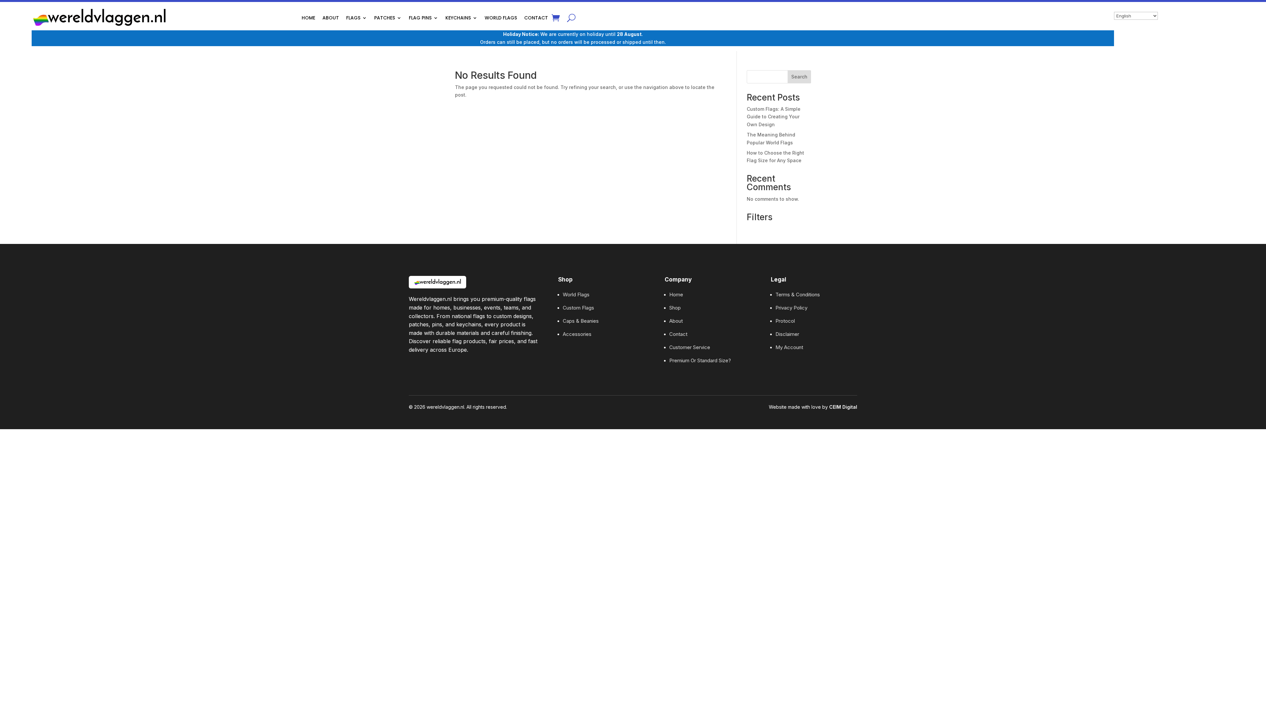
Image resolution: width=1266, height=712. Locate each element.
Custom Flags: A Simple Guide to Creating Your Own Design (773, 117)
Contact (678, 334)
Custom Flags (578, 308)
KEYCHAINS (458, 18)
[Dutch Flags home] (437, 282)
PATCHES (384, 18)
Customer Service (689, 347)
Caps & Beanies (581, 321)
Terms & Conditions (797, 294)
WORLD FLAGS (501, 18)
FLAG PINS (420, 18)
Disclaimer (787, 334)
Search (799, 76)
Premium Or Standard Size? (700, 360)
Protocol (785, 321)
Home (676, 294)
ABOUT (330, 18)
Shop (675, 308)
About (676, 321)
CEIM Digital (843, 407)
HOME (308, 18)
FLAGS (353, 18)
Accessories (577, 334)
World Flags (576, 294)
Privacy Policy (791, 308)
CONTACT (536, 18)
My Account (789, 347)
